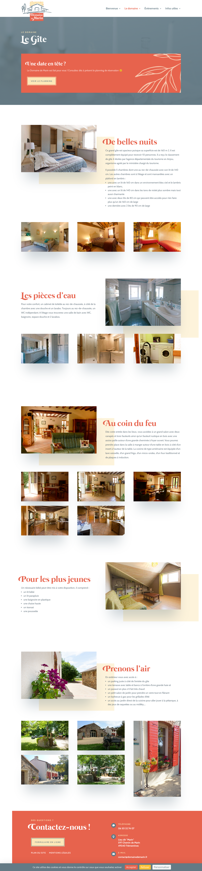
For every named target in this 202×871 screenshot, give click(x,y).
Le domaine (131, 8)
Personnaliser (161, 867)
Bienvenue (112, 8)
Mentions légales (60, 853)
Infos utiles (171, 8)
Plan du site (38, 853)
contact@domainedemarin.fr (132, 857)
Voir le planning (41, 81)
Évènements (151, 8)
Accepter (131, 867)
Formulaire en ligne (48, 842)
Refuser (145, 867)
